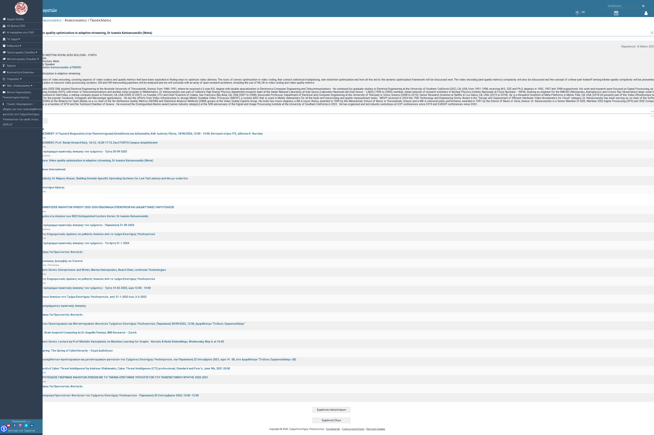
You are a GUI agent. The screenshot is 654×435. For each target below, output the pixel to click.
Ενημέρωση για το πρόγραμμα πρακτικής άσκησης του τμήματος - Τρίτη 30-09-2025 (73, 151)
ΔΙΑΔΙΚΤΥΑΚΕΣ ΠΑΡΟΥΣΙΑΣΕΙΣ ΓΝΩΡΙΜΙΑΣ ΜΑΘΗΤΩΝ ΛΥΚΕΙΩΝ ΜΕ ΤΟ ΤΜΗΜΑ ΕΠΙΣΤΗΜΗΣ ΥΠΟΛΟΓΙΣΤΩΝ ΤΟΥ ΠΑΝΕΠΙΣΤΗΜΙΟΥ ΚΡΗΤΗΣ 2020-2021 (113, 377)
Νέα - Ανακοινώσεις (46, 20)
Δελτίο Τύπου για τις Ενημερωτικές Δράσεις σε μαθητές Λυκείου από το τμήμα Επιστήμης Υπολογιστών (87, 234)
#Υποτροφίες (53, 265)
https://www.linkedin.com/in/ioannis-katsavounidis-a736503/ (42, 67)
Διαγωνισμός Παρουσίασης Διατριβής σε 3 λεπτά (50, 261)
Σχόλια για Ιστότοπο (353, 429)
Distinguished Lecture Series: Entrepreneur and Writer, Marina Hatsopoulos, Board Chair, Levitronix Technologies (92, 269)
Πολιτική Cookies (375, 429)
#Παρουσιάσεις (43, 156)
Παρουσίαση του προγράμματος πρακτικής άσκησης (52, 305)
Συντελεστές (333, 429)
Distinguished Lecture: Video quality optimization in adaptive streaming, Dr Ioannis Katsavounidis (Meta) (86, 160)
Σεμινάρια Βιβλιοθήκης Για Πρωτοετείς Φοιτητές (51, 252)
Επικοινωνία (19, 421)
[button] (4, 429)
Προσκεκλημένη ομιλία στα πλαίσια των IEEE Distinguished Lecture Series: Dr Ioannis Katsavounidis (83, 216)
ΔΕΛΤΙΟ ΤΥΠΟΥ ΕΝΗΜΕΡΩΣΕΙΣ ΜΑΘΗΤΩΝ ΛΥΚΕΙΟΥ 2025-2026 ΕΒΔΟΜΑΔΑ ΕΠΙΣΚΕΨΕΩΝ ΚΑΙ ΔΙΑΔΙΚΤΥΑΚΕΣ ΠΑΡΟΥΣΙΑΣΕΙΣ (96, 207)
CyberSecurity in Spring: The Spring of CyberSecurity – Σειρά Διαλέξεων (66, 350)
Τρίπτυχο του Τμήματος (21, 430)
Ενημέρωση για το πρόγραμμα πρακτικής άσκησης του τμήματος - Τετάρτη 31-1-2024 (74, 243)
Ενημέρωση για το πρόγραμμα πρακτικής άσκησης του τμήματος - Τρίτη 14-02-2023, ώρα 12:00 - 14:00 (85, 288)
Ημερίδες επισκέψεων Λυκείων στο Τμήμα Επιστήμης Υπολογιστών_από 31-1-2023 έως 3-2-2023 (82, 296)
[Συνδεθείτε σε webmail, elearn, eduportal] (646, 13)
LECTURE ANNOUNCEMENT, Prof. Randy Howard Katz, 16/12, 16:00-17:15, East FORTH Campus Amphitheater (88, 142)
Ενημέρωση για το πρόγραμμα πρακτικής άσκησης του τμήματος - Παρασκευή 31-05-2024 (76, 225)
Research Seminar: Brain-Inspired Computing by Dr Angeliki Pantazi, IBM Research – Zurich (78, 332)
